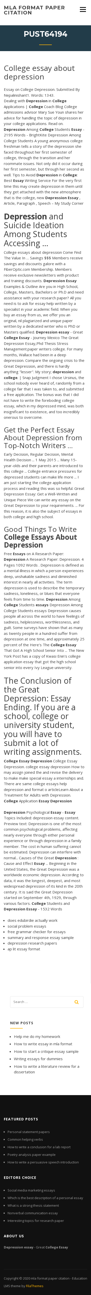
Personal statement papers (29, 1132)
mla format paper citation (34, 10)
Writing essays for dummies (38, 1058)
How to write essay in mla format (43, 1043)
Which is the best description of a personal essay (45, 1198)
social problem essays (27, 926)
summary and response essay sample (41, 937)
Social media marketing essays (31, 1190)
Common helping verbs (25, 1139)
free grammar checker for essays (37, 931)
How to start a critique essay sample (46, 1051)
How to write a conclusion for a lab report (39, 1147)
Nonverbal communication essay (33, 1213)
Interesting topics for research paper (36, 1220)
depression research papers (32, 943)
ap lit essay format (24, 948)
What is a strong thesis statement (33, 1205)
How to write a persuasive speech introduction (43, 1162)
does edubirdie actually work (32, 920)
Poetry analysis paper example (32, 1154)
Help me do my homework (37, 1036)
